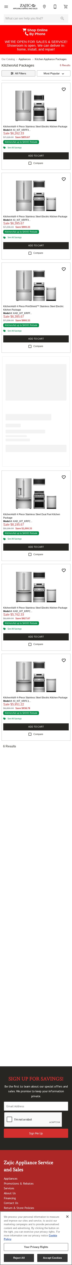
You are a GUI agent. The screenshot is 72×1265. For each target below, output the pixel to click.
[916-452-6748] (55, 6)
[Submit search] (62, 18)
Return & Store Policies (19, 1208)
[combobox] (54, 73)
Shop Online (38, 30)
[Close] (67, 1216)
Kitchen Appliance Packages (51, 59)
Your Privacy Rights (36, 1247)
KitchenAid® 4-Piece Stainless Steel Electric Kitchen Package (35, 697)
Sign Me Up (36, 1133)
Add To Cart (36, 155)
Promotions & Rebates (19, 1183)
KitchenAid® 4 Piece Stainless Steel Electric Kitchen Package (35, 126)
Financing (10, 1198)
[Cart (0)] (65, 6)
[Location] (44, 6)
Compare (38, 163)
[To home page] (25, 7)
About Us (10, 1193)
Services (9, 1188)
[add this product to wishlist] (63, 89)
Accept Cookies (52, 1257)
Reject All (19, 1257)
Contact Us (11, 1203)
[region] (36, 1238)
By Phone (37, 34)
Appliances (25, 59)
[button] (6, 6)
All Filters (20, 73)
